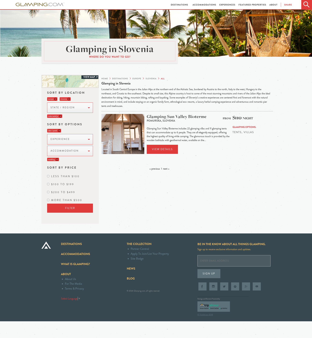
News (131, 268)
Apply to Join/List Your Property (150, 253)
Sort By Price (62, 167)
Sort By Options (64, 124)
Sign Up (209, 273)
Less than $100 (65, 176)
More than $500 (66, 200)
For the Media (73, 283)
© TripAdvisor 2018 (205, 314)
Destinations (180, 4)
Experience (60, 139)
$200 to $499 (63, 192)
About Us (70, 279)
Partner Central (140, 249)
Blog (131, 278)
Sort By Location (66, 92)
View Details (162, 149)
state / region (63, 107)
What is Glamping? (75, 264)
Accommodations (205, 4)
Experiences (227, 4)
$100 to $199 (62, 184)
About (273, 4)
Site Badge (137, 258)
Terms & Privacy (74, 288)
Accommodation (65, 151)
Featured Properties (253, 4)
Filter (70, 208)
